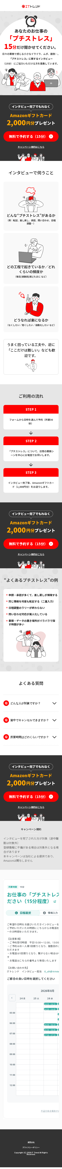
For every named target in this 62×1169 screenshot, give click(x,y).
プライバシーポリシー (31, 1147)
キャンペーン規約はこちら (31, 147)
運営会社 (31, 1142)
